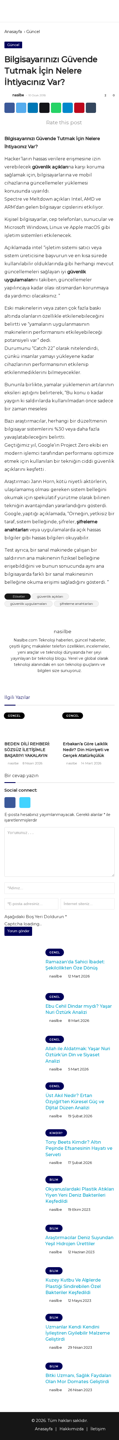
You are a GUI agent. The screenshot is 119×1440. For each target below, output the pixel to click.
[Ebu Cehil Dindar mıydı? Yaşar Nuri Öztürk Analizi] (22, 1009)
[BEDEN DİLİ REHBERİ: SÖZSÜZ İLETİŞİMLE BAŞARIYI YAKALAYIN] (30, 724)
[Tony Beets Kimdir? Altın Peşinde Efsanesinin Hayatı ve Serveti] (22, 1148)
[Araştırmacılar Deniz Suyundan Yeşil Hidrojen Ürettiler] (22, 1241)
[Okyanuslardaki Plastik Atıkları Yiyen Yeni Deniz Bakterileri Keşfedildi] (22, 1195)
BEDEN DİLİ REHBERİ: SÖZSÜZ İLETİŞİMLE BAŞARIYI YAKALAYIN (27, 749)
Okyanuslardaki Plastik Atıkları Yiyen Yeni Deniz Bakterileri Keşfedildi (79, 1195)
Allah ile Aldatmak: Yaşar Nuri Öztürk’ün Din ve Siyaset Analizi (77, 1055)
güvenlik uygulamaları (28, 604)
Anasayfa (13, 31)
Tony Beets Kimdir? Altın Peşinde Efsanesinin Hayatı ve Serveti (78, 1148)
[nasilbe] (7, 95)
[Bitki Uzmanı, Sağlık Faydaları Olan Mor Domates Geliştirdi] (22, 1379)
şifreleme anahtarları (76, 604)
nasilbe (18, 95)
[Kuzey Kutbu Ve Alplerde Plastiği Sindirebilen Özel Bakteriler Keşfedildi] (22, 1286)
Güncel (33, 31)
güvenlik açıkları (50, 596)
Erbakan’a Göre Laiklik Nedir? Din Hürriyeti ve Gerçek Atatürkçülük (86, 749)
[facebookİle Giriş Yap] (11, 809)
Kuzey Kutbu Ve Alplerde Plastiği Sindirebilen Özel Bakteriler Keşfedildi (73, 1286)
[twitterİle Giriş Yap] (26, 809)
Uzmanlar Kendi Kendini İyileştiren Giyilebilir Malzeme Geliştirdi (77, 1333)
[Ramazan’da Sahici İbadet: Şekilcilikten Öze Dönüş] (22, 965)
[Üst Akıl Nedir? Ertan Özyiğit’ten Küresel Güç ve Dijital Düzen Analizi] (22, 1101)
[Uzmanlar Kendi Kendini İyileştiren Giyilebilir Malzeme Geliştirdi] (22, 1333)
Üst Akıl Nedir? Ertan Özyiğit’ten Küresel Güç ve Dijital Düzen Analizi (74, 1102)
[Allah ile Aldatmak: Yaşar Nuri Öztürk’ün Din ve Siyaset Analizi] (22, 1055)
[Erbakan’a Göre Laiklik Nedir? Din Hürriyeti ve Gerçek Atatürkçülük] (89, 724)
